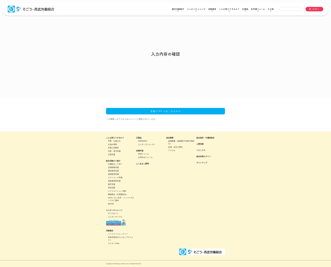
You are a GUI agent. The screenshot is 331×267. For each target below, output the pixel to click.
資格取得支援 (113, 183)
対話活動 (111, 197)
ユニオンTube (113, 252)
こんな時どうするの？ (115, 147)
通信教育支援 (113, 180)
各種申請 (139, 160)
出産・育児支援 (114, 160)
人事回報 (200, 153)
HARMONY (142, 150)
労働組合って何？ (115, 173)
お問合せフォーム (145, 166)
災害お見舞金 (113, 157)
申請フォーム (143, 163)
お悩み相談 (112, 153)
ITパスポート (113, 223)
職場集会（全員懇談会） (118, 203)
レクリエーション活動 (117, 200)
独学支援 (111, 193)
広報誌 (139, 147)
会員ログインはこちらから (165, 120)
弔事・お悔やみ (114, 150)
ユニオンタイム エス (146, 153)
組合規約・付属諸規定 (205, 147)
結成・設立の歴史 (175, 156)
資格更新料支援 (114, 190)
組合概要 (170, 147)
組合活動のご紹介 (113, 170)
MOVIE (111, 213)
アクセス (171, 160)
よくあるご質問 (142, 173)
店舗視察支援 (113, 177)
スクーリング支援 (115, 187)
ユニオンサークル (115, 226)
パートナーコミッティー (118, 243)
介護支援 (111, 164)
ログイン (315, 9)
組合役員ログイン (203, 166)
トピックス (200, 159)
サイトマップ (201, 172)
